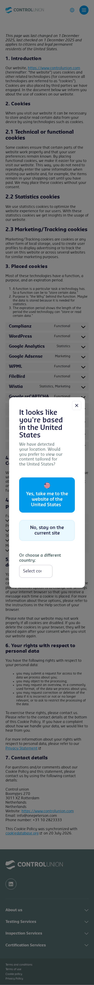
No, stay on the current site (47, 530)
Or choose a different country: (40, 557)
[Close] (76, 405)
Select (64, 571)
